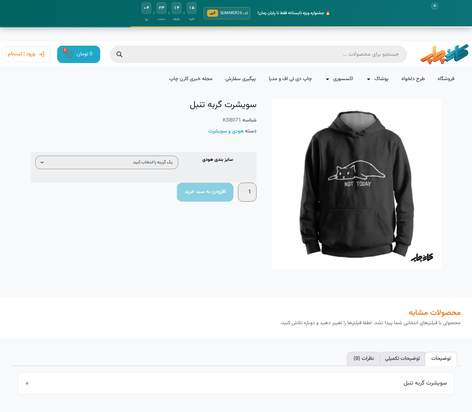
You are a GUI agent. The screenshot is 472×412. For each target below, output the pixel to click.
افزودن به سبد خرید (205, 192)
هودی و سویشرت (226, 131)
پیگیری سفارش (240, 79)
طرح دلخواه (413, 79)
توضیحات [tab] (441, 359)
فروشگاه (446, 79)
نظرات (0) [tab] (364, 359)
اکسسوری (343, 79)
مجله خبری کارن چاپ (191, 79)
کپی (212, 13)
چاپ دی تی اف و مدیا (290, 79)
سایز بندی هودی (217, 160)
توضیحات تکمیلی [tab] (402, 359)
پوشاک (381, 79)
